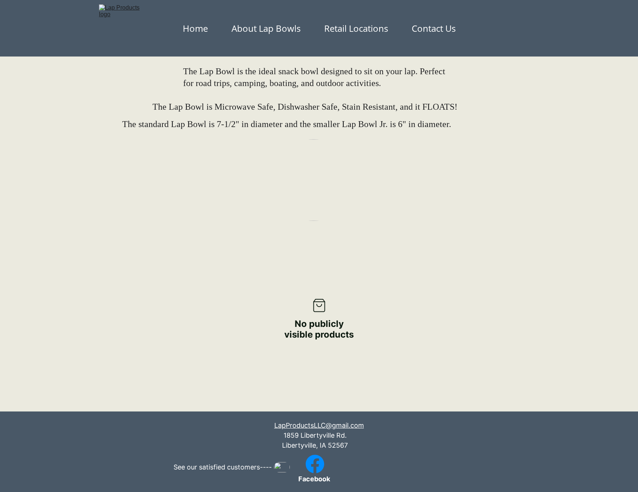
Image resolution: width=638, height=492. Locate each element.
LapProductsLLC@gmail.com (319, 425)
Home (195, 28)
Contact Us (434, 28)
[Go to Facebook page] (315, 464)
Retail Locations (356, 28)
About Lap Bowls (266, 28)
